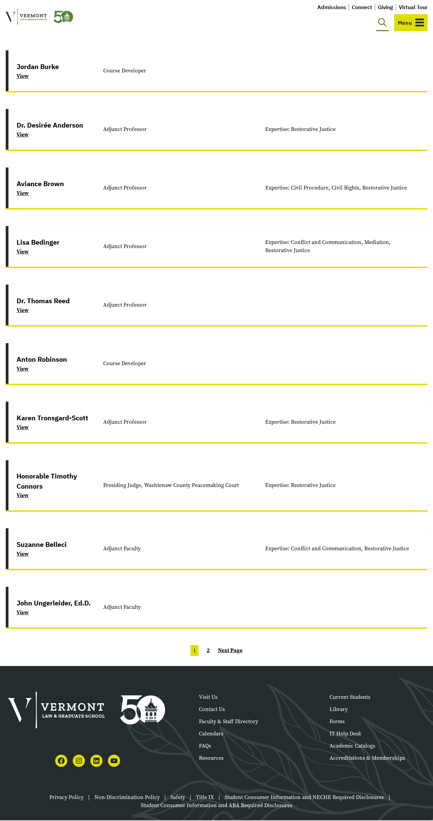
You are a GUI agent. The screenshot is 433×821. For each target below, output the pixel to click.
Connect (362, 7)
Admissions (331, 7)
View (23, 76)
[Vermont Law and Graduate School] (39, 17)
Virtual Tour (413, 7)
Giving (385, 7)
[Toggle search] (382, 22)
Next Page (230, 650)
